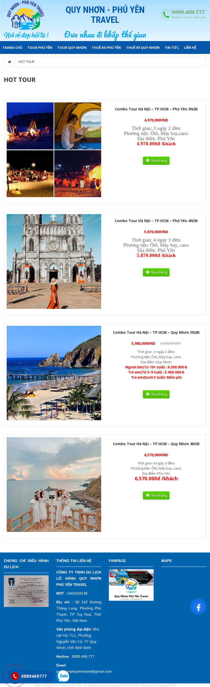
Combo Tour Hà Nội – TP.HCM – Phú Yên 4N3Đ (156, 220)
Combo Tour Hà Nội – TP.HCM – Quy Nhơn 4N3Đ (156, 443)
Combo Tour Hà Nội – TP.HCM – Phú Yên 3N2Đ (156, 109)
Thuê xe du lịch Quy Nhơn (158, 685)
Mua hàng (159, 160)
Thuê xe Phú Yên (106, 47)
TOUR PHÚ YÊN (39, 47)
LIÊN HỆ (190, 47)
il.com (107, 671)
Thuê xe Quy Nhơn (143, 47)
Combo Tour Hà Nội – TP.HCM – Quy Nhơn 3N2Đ (156, 332)
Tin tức (172, 47)
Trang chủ (12, 47)
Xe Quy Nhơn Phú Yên (125, 685)
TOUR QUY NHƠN (72, 47)
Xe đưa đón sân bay (96, 685)
